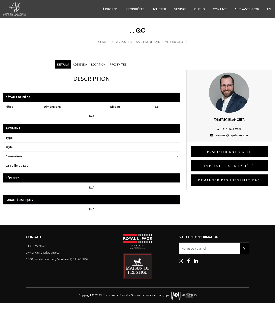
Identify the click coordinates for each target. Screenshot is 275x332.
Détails (63, 64)
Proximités (118, 64)
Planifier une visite (229, 152)
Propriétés (135, 9)
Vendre (180, 9)
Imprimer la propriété (229, 166)
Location (98, 64)
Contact (220, 9)
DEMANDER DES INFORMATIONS (229, 180)
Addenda (80, 64)
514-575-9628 (248, 9)
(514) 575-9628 (231, 129)
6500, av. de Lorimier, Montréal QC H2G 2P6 (57, 259)
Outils (199, 9)
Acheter (159, 9)
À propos (110, 9)
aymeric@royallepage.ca (231, 135)
